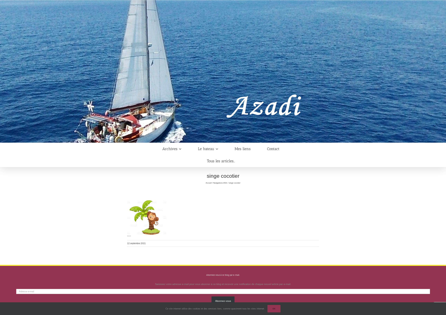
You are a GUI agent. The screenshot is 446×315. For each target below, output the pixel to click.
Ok (273, 308)
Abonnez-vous (223, 301)
